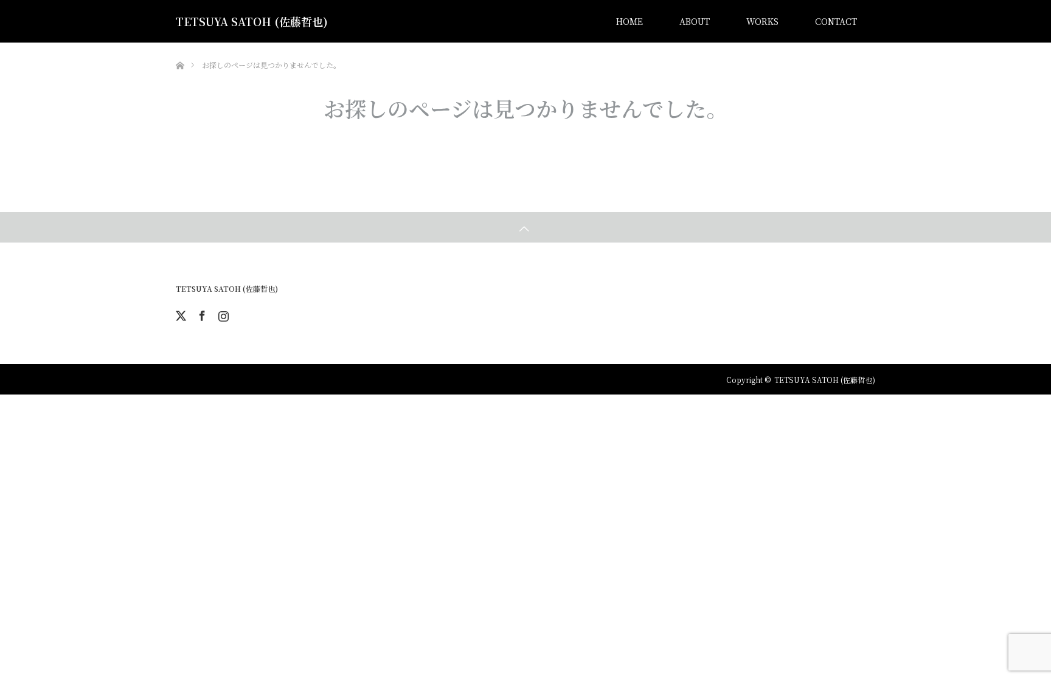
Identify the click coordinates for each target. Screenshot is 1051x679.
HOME (629, 21)
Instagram (222, 314)
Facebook (201, 314)
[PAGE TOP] (525, 227)
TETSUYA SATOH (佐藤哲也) (252, 21)
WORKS (762, 21)
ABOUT (694, 21)
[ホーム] (180, 47)
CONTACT (836, 21)
